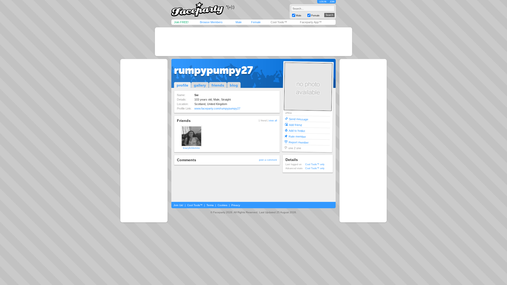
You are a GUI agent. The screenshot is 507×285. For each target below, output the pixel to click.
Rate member (297, 136)
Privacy (235, 205)
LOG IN (323, 2)
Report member (299, 142)
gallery (200, 85)
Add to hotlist (297, 130)
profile (182, 85)
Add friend (295, 124)
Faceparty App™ (311, 22)
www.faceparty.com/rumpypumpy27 (217, 108)
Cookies (222, 205)
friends (218, 85)
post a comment (268, 160)
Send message (298, 119)
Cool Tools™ (279, 22)
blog (234, 85)
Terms (210, 205)
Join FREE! (181, 22)
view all (273, 120)
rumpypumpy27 (213, 70)
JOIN (332, 2)
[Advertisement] (253, 42)
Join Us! (178, 205)
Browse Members (211, 22)
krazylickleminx (191, 148)
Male (239, 22)
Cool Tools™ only (315, 164)
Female (256, 22)
